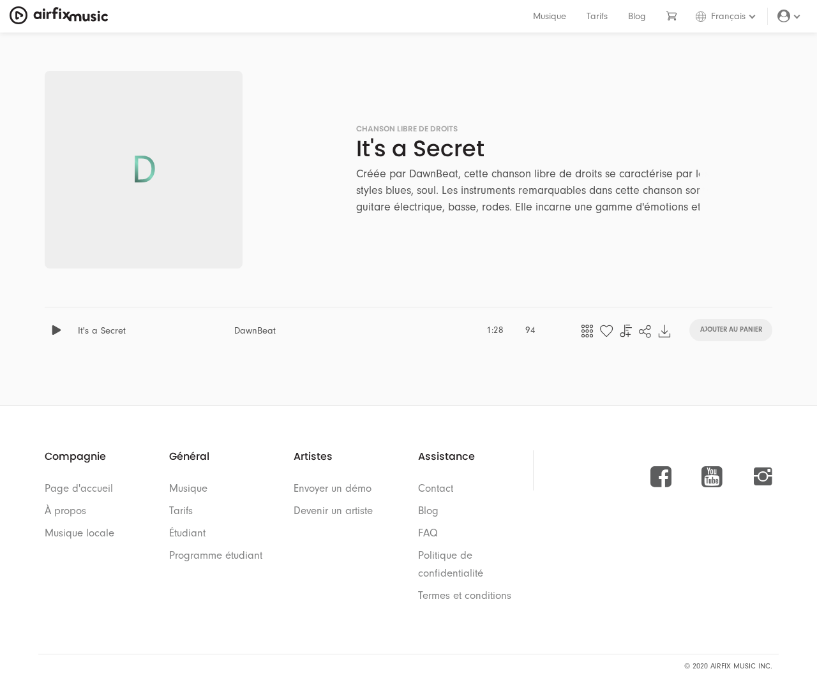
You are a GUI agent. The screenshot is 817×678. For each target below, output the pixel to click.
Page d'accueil (79, 488)
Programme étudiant (215, 555)
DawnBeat (255, 330)
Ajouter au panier (731, 328)
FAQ (428, 533)
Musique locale (79, 533)
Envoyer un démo (332, 488)
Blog (637, 16)
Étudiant (187, 533)
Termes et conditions (464, 595)
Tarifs (597, 16)
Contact (435, 488)
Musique (549, 16)
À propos (65, 511)
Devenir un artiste (333, 511)
